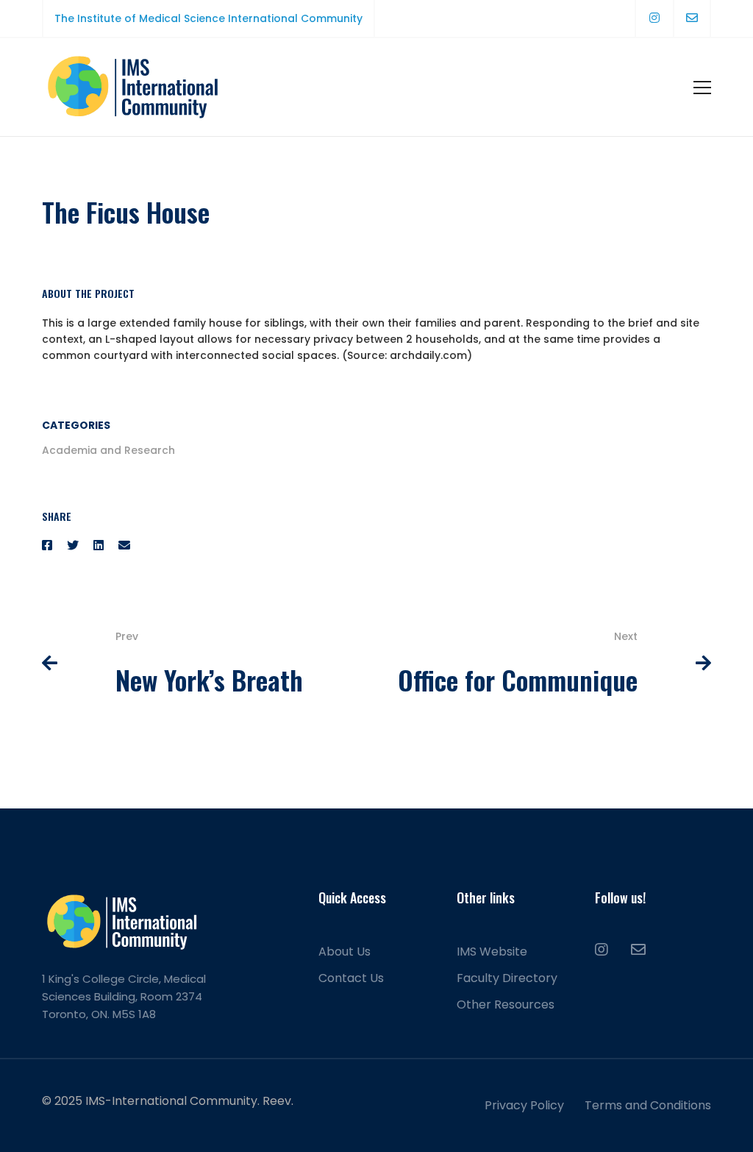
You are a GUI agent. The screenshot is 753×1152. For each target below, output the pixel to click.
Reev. (278, 1100)
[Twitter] (73, 545)
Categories (76, 425)
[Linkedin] (99, 545)
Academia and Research (108, 450)
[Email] (124, 545)
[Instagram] (601, 950)
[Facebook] (47, 545)
